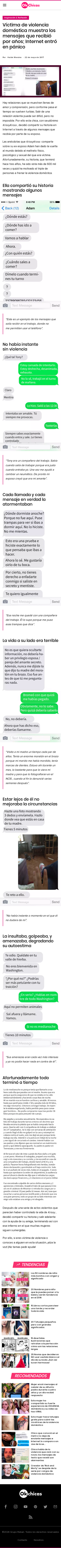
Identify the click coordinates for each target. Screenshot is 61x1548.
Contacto (22, 1540)
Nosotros (39, 1540)
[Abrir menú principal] (4, 5)
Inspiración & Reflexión (15, 17)
